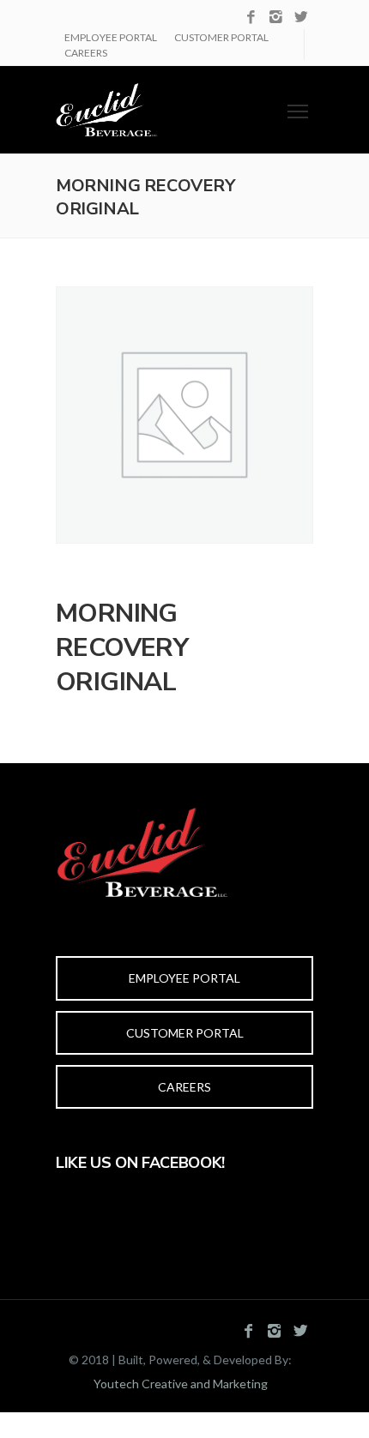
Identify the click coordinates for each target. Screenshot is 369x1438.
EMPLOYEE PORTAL (110, 37)
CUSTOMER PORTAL (221, 37)
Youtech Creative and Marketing (181, 1383)
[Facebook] (251, 17)
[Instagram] (275, 17)
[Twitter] (300, 17)
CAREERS (85, 52)
